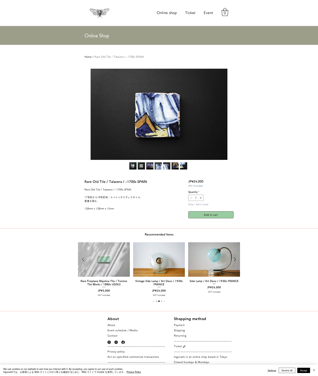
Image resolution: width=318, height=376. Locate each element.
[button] (225, 12)
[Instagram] (109, 342)
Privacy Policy (134, 372)
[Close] (314, 370)
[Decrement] (191, 198)
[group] (159, 269)
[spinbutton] (196, 198)
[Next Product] (235, 259)
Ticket (178, 346)
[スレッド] (116, 342)
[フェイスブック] (123, 342)
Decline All (287, 370)
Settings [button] (272, 370)
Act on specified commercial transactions (133, 356)
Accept (303, 370)
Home (88, 56)
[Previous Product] (83, 259)
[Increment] (201, 198)
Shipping (179, 330)
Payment (179, 325)
